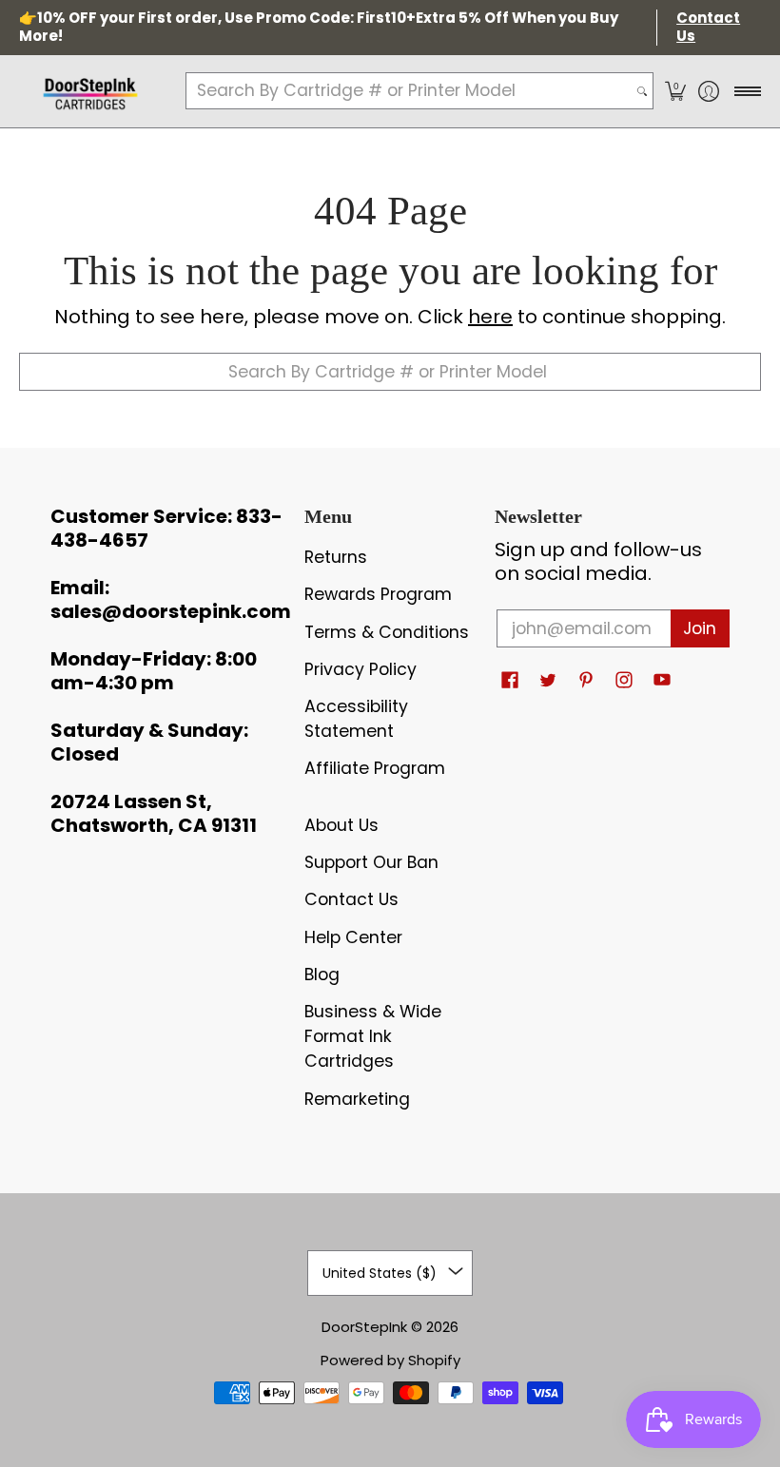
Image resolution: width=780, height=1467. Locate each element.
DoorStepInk (364, 1327)
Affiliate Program (374, 768)
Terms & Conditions (386, 632)
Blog (322, 974)
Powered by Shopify (390, 1360)
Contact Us (351, 899)
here (490, 316)
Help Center (353, 937)
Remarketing (357, 1099)
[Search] (642, 90)
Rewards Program (378, 594)
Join (699, 628)
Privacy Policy (360, 669)
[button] (675, 91)
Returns (335, 557)
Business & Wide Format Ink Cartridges (372, 1036)
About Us (341, 825)
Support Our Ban (371, 862)
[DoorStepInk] (90, 91)
